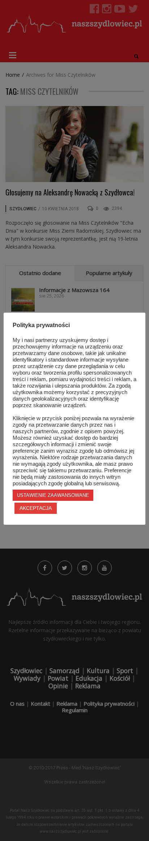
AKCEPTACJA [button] (36, 508)
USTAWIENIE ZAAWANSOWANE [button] (53, 495)
